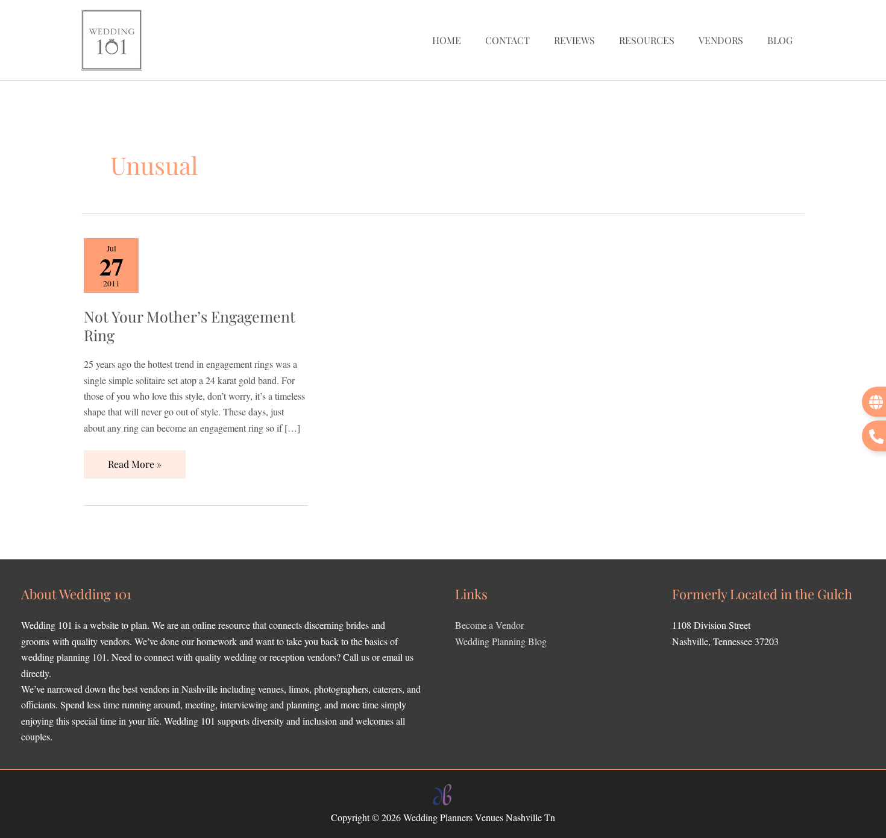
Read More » (134, 460)
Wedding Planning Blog (501, 641)
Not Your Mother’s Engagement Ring (189, 325)
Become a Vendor (489, 625)
